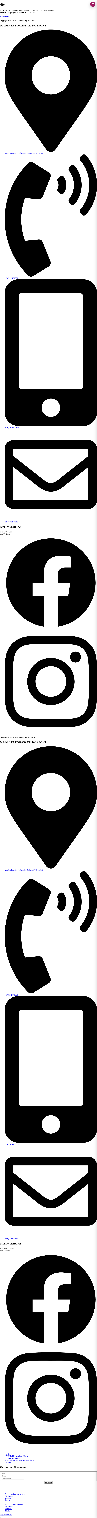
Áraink (7, 1500)
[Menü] (92, 4)
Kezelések (8, 1498)
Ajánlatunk (9, 1496)
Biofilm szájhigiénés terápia (15, 1494)
